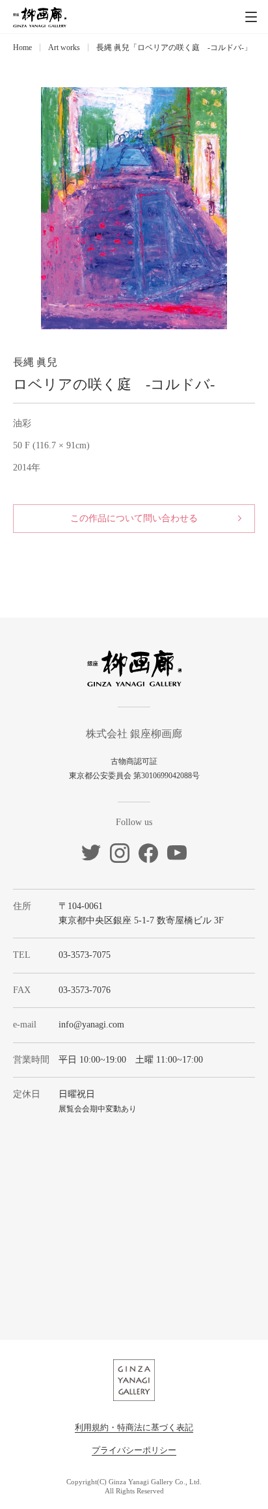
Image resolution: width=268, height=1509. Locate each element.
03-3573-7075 (85, 955)
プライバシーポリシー (134, 1450)
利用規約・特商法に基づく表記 (134, 1427)
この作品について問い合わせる (134, 518)
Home (22, 47)
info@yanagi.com (91, 1024)
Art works (64, 47)
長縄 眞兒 (35, 362)
